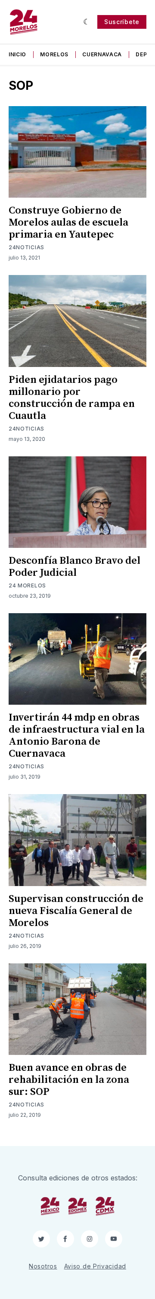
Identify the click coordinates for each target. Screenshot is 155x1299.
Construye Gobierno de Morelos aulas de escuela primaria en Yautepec (68, 222)
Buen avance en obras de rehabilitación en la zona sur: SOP (69, 1079)
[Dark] (86, 22)
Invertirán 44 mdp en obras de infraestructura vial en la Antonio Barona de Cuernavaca (77, 735)
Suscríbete (122, 21)
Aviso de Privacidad (95, 1266)
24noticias (26, 247)
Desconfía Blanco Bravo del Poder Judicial (74, 566)
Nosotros (43, 1266)
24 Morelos (27, 585)
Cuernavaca (102, 54)
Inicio (17, 54)
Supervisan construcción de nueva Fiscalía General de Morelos (76, 910)
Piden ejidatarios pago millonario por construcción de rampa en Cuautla (72, 397)
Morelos (54, 54)
